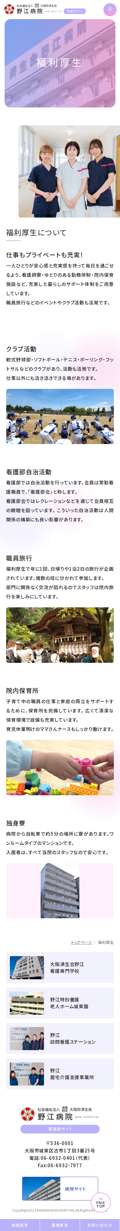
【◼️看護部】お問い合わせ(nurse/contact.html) (100, 1225)
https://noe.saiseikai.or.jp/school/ (60, 967)
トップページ (81, 942)
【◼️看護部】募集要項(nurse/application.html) (60, 1225)
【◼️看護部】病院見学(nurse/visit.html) (20, 1225)
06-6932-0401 (58, 1158)
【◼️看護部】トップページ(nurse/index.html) (45, 8)
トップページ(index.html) (60, 1188)
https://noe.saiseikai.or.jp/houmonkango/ (60, 1038)
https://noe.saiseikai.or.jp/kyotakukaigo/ (60, 1073)
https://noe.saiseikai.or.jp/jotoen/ (60, 1003)
